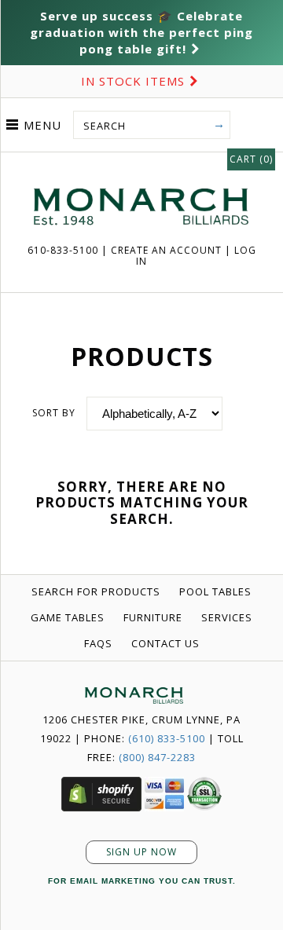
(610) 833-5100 (166, 738)
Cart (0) (251, 159)
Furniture (152, 617)
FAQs (98, 643)
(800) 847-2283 (157, 757)
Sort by (53, 412)
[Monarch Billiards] (141, 169)
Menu (42, 125)
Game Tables (68, 617)
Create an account (166, 250)
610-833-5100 (64, 250)
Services (226, 617)
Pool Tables (215, 591)
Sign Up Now (141, 852)
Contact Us (165, 643)
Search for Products (95, 591)
